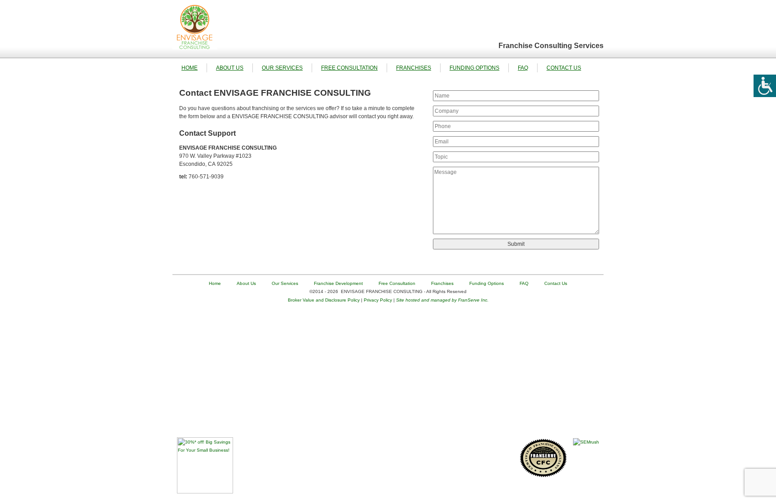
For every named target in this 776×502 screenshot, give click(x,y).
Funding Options (474, 68)
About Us (229, 68)
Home (189, 68)
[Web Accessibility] (765, 86)
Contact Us (564, 68)
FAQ (523, 68)
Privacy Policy (378, 300)
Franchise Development (338, 283)
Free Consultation (349, 68)
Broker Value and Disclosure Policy (324, 300)
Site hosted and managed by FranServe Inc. (442, 300)
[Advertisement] (388, 374)
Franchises (413, 68)
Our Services (282, 68)
